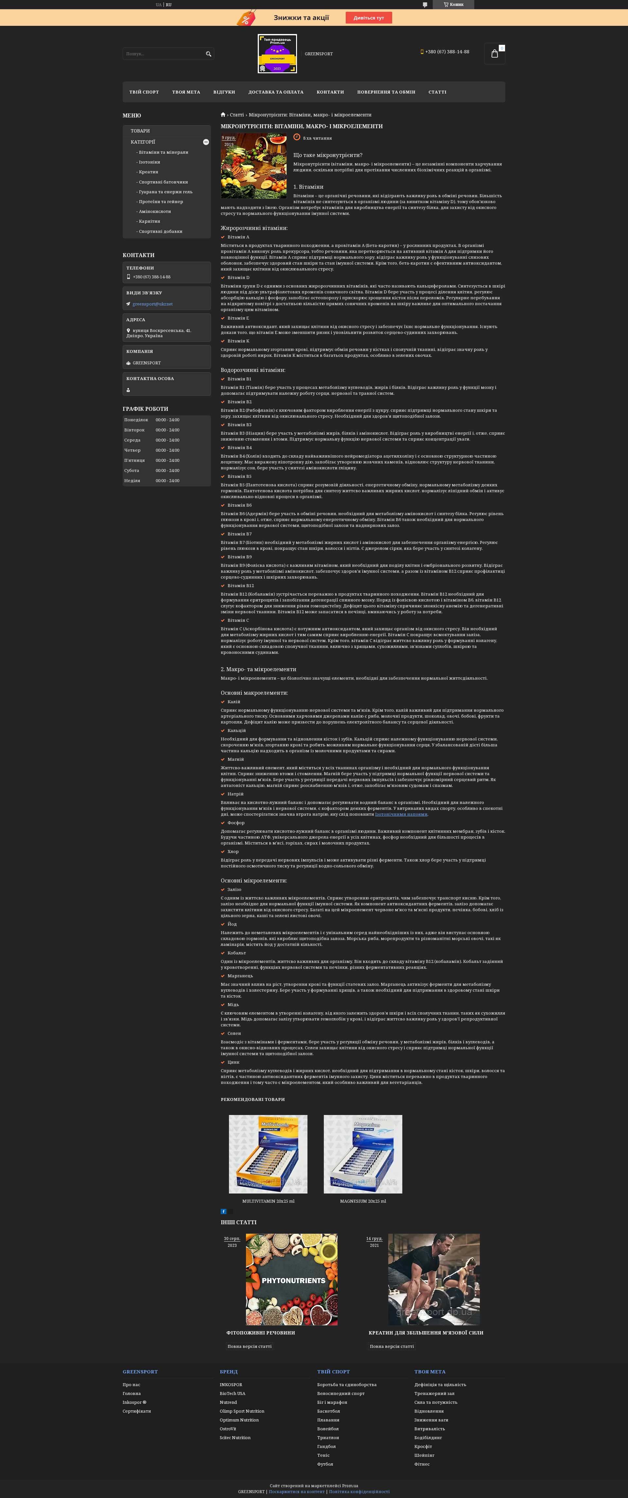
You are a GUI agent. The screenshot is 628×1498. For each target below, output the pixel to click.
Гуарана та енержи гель (166, 192)
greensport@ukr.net (152, 303)
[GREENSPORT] (277, 53)
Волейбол (328, 1429)
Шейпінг (424, 1455)
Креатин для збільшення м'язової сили (426, 1333)
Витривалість (429, 1429)
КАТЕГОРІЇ (143, 142)
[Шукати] (208, 54)
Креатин (148, 172)
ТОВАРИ (140, 131)
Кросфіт (423, 1446)
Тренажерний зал (434, 1393)
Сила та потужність (436, 1402)
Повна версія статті (250, 1346)
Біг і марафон (332, 1402)
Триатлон (328, 1437)
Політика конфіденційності (359, 1491)
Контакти (330, 92)
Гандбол (326, 1446)
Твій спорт (144, 92)
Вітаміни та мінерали (163, 152)
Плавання (328, 1420)
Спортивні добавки (161, 231)
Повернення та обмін (386, 92)
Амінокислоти (155, 211)
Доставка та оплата (276, 92)
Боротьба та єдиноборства (347, 1384)
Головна (132, 1393)
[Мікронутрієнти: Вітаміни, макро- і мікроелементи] (254, 166)
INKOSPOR (231, 1384)
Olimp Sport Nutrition (242, 1411)
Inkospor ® (135, 1402)
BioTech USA (232, 1393)
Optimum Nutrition (239, 1420)
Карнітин (149, 221)
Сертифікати (137, 1411)
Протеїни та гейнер (161, 201)
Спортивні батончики (163, 182)
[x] (230, 1212)
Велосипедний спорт (341, 1393)
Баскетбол (328, 1411)
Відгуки (224, 92)
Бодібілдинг (428, 1437)
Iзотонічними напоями (401, 814)
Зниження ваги (431, 1420)
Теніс (323, 1455)
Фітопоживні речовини (260, 1333)
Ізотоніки (149, 162)
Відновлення (429, 1411)
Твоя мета (186, 92)
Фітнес (422, 1464)
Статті (437, 92)
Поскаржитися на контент (297, 1491)
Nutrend (228, 1402)
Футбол (325, 1464)
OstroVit (228, 1429)
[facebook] (223, 1212)
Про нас (131, 1384)
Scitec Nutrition (235, 1437)
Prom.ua (350, 1486)
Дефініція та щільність (440, 1384)
